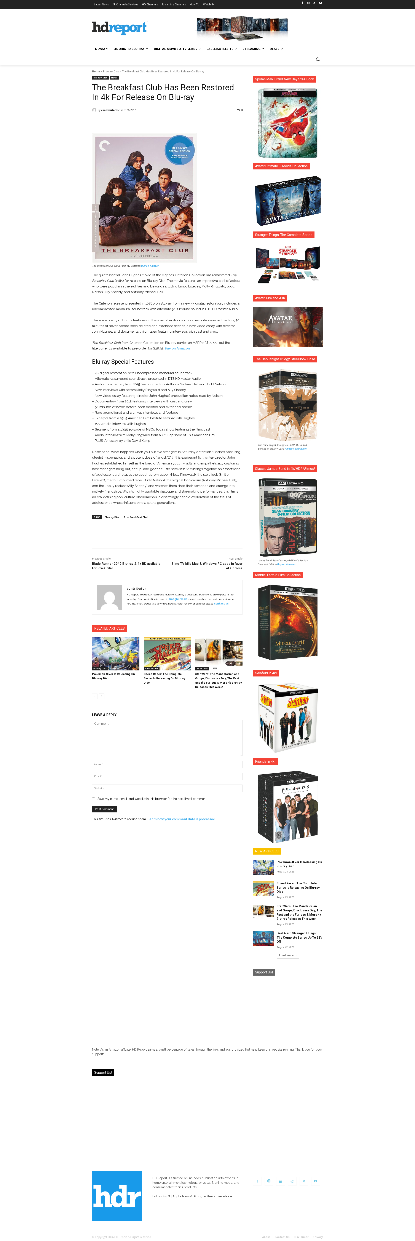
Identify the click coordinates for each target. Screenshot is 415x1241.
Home (96, 71)
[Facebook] (302, 3)
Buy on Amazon (150, 265)
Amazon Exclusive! (296, 448)
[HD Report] (120, 28)
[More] (205, 121)
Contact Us (282, 1237)
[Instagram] (308, 3)
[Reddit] (292, 1181)
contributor (108, 110)
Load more (286, 955)
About (266, 1237)
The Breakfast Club (136, 517)
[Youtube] (320, 3)
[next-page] (101, 696)
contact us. (221, 603)
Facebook (224, 1196)
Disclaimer (301, 1237)
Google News (178, 599)
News (114, 77)
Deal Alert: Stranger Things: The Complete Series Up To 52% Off (299, 937)
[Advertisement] (288, 1008)
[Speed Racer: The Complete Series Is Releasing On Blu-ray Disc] (167, 653)
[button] (318, 59)
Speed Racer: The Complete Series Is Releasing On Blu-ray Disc (164, 678)
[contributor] (95, 110)
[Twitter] (314, 3)
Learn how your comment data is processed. (181, 819)
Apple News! (182, 1196)
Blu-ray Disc (111, 71)
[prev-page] (94, 696)
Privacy (318, 1237)
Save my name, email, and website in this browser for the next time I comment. (152, 799)
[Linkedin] (280, 1181)
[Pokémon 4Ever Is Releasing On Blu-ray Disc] (115, 653)
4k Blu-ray (202, 668)
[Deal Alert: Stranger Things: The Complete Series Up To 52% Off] (263, 938)
